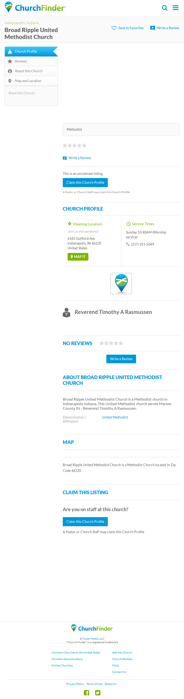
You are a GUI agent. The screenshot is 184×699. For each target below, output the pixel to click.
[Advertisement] (121, 79)
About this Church (28, 71)
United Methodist (115, 417)
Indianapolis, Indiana (22, 22)
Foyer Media (90, 638)
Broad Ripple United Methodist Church (31, 33)
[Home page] (35, 7)
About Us (110, 684)
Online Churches (62, 665)
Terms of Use (94, 684)
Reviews (21, 61)
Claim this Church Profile (85, 182)
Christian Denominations (67, 659)
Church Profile (26, 51)
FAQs (115, 665)
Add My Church (122, 652)
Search (165, 8)
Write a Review (168, 28)
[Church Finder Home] (92, 634)
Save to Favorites (131, 28)
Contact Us (119, 672)
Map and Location (28, 81)
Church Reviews (122, 659)
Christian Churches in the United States (76, 652)
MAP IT (79, 257)
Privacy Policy (75, 684)
